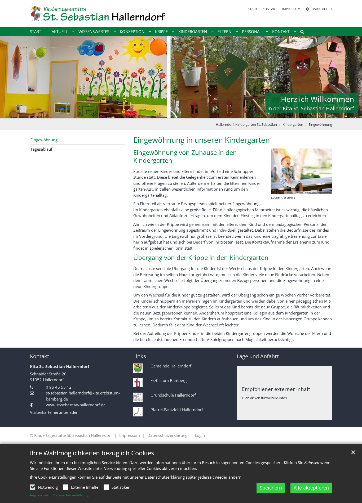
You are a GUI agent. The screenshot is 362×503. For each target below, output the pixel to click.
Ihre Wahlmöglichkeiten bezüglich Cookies (92, 453)
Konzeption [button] (132, 31)
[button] (300, 32)
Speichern (271, 487)
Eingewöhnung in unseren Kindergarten (201, 140)
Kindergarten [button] (192, 31)
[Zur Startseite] (103, 13)
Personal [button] (252, 31)
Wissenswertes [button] (93, 31)
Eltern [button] (224, 31)
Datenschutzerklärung (71, 495)
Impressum (39, 495)
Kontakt (39, 356)
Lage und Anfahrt (258, 356)
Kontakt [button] (281, 31)
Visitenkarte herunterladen (54, 412)
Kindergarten (292, 124)
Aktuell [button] (60, 31)
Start (35, 31)
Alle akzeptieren (311, 487)
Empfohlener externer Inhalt (276, 389)
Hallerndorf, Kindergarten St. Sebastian (246, 124)
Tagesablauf (41, 149)
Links (139, 356)
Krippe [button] (161, 31)
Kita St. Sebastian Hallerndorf (59, 366)
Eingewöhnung (320, 124)
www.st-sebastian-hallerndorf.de (75, 404)
